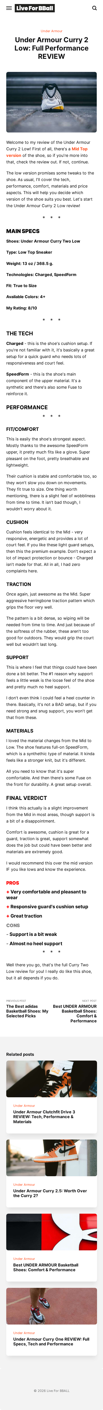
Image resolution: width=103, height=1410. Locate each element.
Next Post (75, 1011)
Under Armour (51, 31)
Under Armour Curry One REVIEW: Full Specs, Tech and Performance (51, 1341)
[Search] (94, 8)
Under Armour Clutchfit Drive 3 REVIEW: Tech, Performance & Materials (44, 1116)
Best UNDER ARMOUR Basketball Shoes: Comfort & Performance (45, 1267)
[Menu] (9, 8)
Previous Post (27, 1008)
